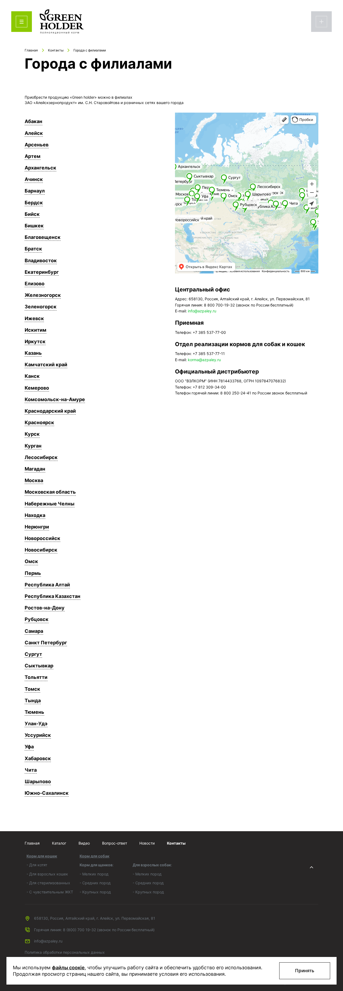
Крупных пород (96, 892)
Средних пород (96, 883)
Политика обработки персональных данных (65, 952)
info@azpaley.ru (202, 311)
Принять (304, 970)
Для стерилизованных (49, 883)
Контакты (176, 843)
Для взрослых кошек (48, 874)
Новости (147, 843)
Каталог (59, 843)
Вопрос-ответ (114, 843)
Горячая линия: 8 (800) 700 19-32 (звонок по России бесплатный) (94, 929)
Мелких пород (95, 874)
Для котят (38, 865)
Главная (32, 843)
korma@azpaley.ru (204, 359)
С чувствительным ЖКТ (51, 892)
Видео (84, 843)
